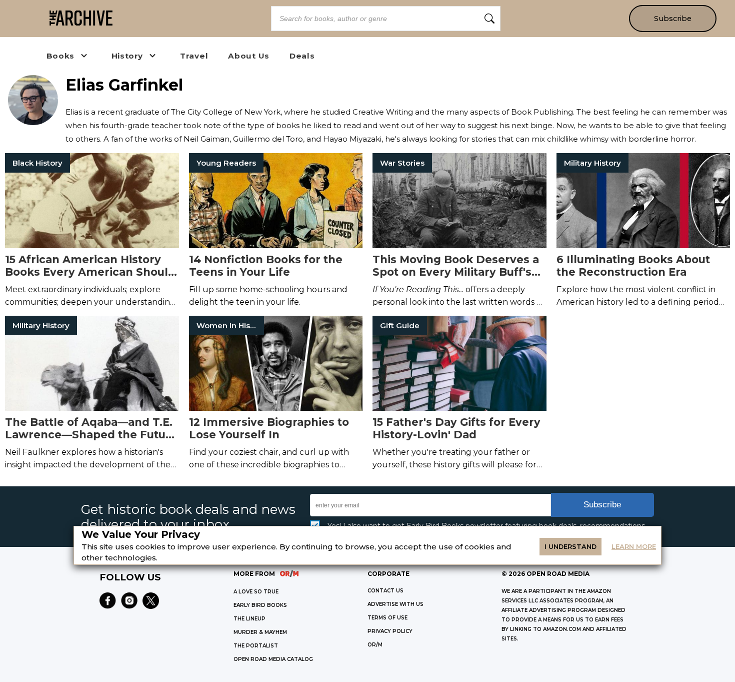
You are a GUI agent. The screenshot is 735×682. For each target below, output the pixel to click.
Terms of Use (388, 617)
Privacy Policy (390, 631)
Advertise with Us (396, 604)
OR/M (375, 644)
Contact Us (386, 590)
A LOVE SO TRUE (256, 591)
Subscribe (673, 18)
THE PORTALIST (256, 645)
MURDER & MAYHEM (260, 632)
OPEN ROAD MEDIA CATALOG (273, 659)
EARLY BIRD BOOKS (260, 605)
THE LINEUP (250, 618)
